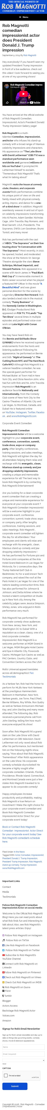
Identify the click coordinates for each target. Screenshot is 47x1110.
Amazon (6, 1020)
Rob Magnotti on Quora (17, 987)
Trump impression (28, 865)
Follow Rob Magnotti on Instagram (23, 935)
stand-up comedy (10, 865)
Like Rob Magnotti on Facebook (22, 945)
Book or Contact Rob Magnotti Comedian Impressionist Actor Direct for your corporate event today (22, 831)
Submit (15, 1086)
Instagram (21, 412)
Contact (6, 887)
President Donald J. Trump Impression (19, 858)
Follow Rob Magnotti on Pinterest (22, 972)
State (4, 1064)
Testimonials (9, 896)
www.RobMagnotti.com (23, 416)
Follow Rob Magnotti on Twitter (23, 950)
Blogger (6, 1001)
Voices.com (8, 1015)
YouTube (10, 412)
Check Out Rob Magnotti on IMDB (23, 982)
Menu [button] (25, 17)
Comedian (25, 855)
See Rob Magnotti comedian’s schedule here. (21, 838)
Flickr (8, 991)
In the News (19, 852)
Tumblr (8, 995)
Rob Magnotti (35, 861)
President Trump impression (15, 861)
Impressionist (37, 855)
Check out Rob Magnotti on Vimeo (22, 977)
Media (5, 892)
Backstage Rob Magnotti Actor (18, 1010)
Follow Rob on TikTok (17, 940)
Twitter (31, 412)
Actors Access (10, 1005)
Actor (17, 855)
